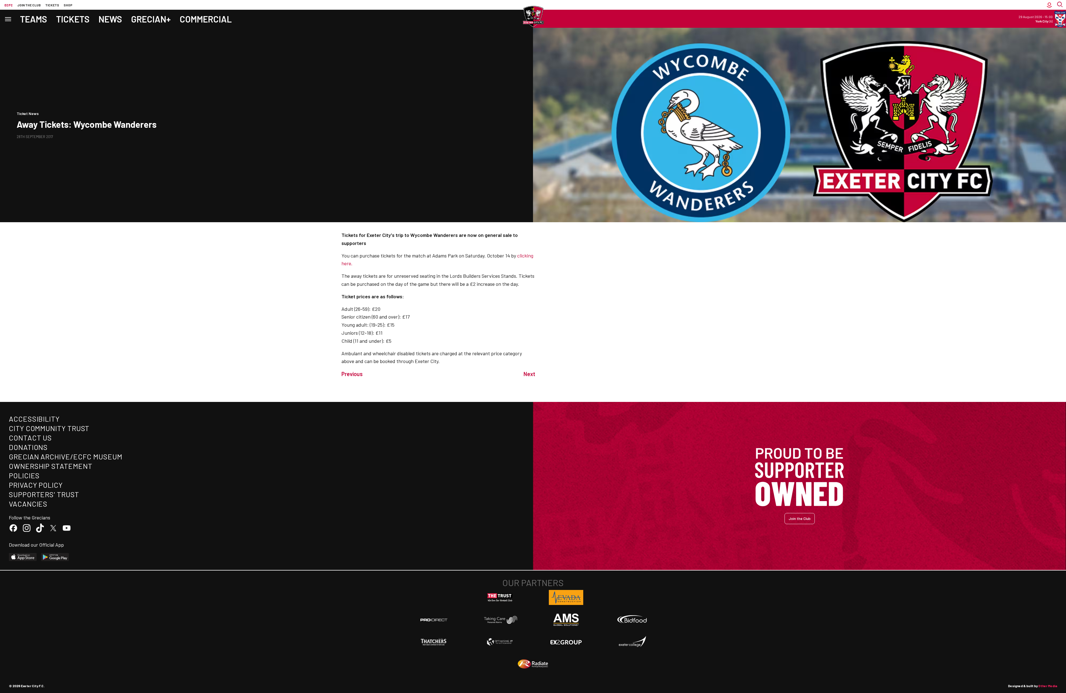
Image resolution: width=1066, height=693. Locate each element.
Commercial (206, 19)
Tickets (52, 5)
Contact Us (30, 437)
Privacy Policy (36, 485)
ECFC (8, 5)
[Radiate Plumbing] (533, 664)
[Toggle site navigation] (8, 19)
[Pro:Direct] (434, 620)
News (110, 19)
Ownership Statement (50, 466)
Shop (68, 5)
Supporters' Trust (44, 494)
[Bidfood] (632, 620)
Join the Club (800, 518)
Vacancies (28, 503)
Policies (24, 475)
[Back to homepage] (533, 17)
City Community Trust (49, 428)
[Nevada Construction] (566, 597)
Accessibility (34, 418)
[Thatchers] (434, 642)
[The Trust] (500, 597)
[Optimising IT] (500, 642)
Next (529, 374)
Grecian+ (151, 19)
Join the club (29, 5)
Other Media (1047, 686)
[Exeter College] (632, 642)
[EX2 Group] (566, 642)
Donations (28, 447)
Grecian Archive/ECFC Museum (65, 456)
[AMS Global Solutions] (566, 620)
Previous (352, 374)
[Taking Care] (500, 620)
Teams (33, 19)
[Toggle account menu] (1049, 5)
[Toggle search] (1060, 5)
